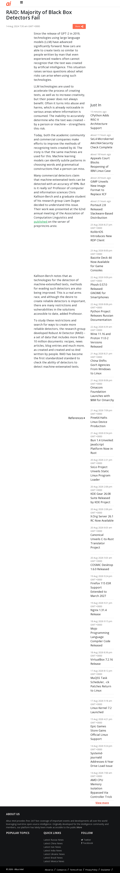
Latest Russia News (54, 839)
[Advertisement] (17, 78)
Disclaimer (105, 869)
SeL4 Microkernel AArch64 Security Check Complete (102, 143)
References (76, 418)
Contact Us (61, 869)
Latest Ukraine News (54, 854)
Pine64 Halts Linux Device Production (98, 422)
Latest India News (53, 850)
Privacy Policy (91, 869)
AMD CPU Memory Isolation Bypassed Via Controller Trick (101, 788)
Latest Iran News (52, 846)
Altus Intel (19, 869)
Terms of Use (76, 869)
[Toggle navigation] (21, 2)
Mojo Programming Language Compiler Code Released (100, 637)
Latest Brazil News (53, 857)
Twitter (87, 839)
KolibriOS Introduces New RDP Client (101, 236)
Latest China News (53, 843)
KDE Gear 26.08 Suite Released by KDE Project (100, 498)
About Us (49, 869)
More (79, 827)
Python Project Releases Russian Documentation (101, 315)
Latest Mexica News (54, 861)
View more (102, 803)
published (41, 222)
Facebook (87, 843)
